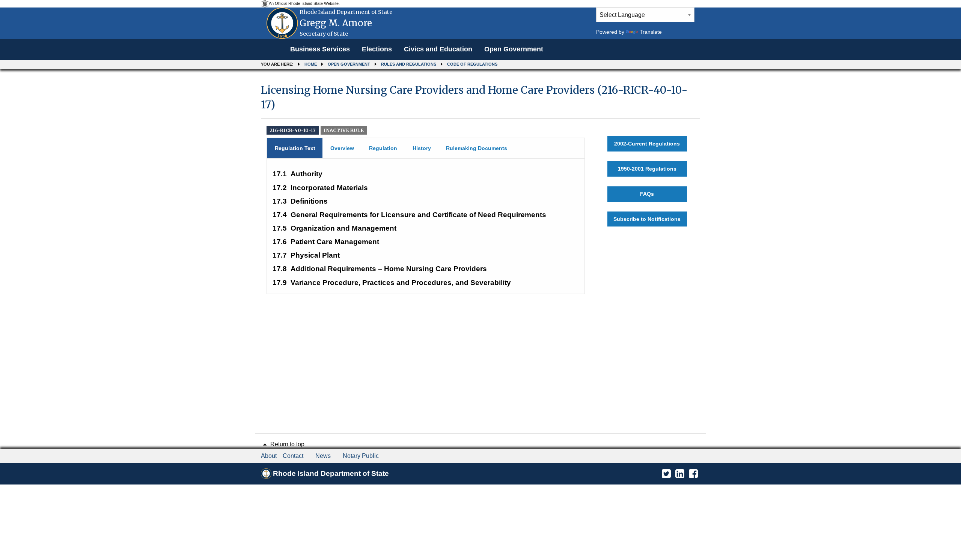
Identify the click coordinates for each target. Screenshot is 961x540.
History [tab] (422, 148)
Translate (651, 32)
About (269, 456)
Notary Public (361, 456)
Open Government (513, 49)
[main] (480, 185)
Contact (293, 456)
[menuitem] (320, 49)
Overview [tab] (342, 148)
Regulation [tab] (383, 148)
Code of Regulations (472, 64)
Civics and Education (438, 49)
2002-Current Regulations (647, 144)
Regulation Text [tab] (295, 148)
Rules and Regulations (408, 64)
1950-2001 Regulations (647, 169)
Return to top (286, 444)
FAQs (647, 194)
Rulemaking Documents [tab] (476, 148)
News (323, 456)
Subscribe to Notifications (647, 219)
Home (310, 64)
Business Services (320, 49)
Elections (377, 49)
